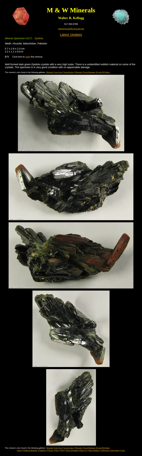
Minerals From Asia (54, 72)
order (27, 57)
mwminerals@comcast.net (71, 29)
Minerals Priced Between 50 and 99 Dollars (92, 72)
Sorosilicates (68, 72)
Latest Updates (71, 34)
